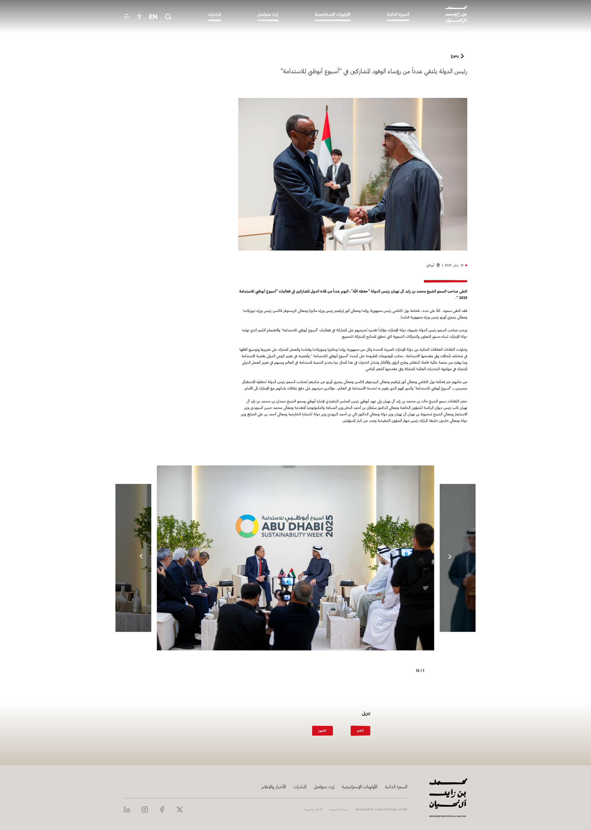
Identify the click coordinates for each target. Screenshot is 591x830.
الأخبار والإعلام (274, 787)
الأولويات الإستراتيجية (359, 787)
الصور (322, 730)
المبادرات (299, 787)
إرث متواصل (324, 787)
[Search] (168, 17)
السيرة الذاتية (396, 787)
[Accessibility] (139, 17)
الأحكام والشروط (313, 809)
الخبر (360, 730)
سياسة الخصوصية (339, 809)
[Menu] (127, 17)
